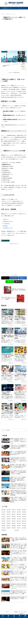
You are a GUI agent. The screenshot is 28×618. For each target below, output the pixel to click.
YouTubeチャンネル (8, 227)
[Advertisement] (14, 35)
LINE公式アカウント (8, 221)
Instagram (5, 225)
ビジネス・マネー (6, 240)
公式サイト (5, 219)
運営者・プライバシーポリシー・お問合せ (21, 612)
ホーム (7, 611)
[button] (18, 281)
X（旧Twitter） (6, 223)
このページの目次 (12, 72)
